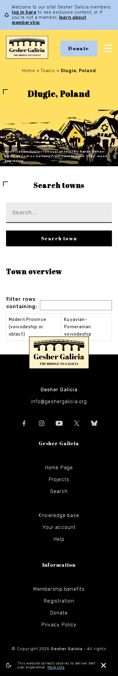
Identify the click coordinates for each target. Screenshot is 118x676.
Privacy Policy (59, 625)
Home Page (59, 467)
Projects (59, 479)
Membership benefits (59, 589)
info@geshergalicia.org (59, 401)
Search (59, 491)
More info (56, 667)
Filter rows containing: (21, 302)
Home (28, 70)
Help (59, 539)
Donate (78, 48)
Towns (48, 70)
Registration (59, 601)
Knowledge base (59, 515)
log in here (24, 12)
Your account (59, 527)
